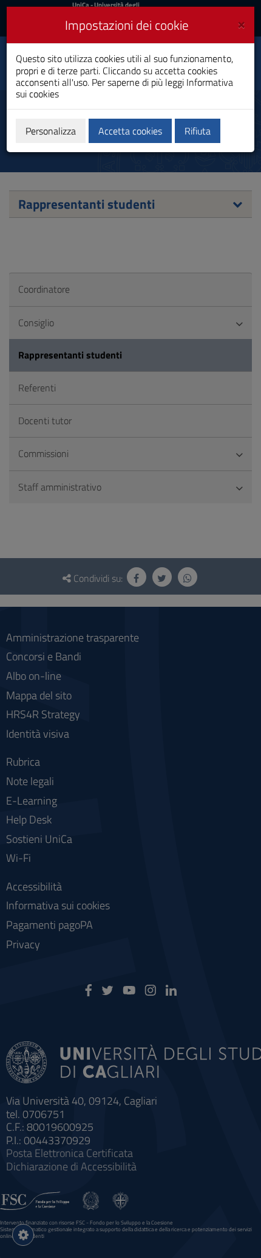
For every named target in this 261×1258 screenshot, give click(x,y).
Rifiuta (198, 131)
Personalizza (50, 131)
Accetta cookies (130, 131)
